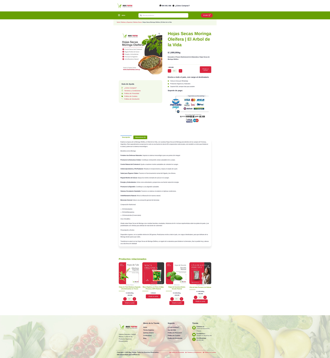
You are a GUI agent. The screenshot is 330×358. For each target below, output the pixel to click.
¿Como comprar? (173, 327)
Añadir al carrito (205, 69)
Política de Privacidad (175, 333)
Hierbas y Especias (126, 22)
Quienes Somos (148, 333)
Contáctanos (147, 335)
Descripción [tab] (126, 137)
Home (145, 327)
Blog (144, 338)
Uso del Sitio (172, 330)
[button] (159, 33)
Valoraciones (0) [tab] (140, 137)
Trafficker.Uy (135, 354)
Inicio (118, 22)
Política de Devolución (175, 338)
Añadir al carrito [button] (129, 303)
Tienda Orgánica (148, 330)
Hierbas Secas (137, 22)
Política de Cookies (174, 335)
